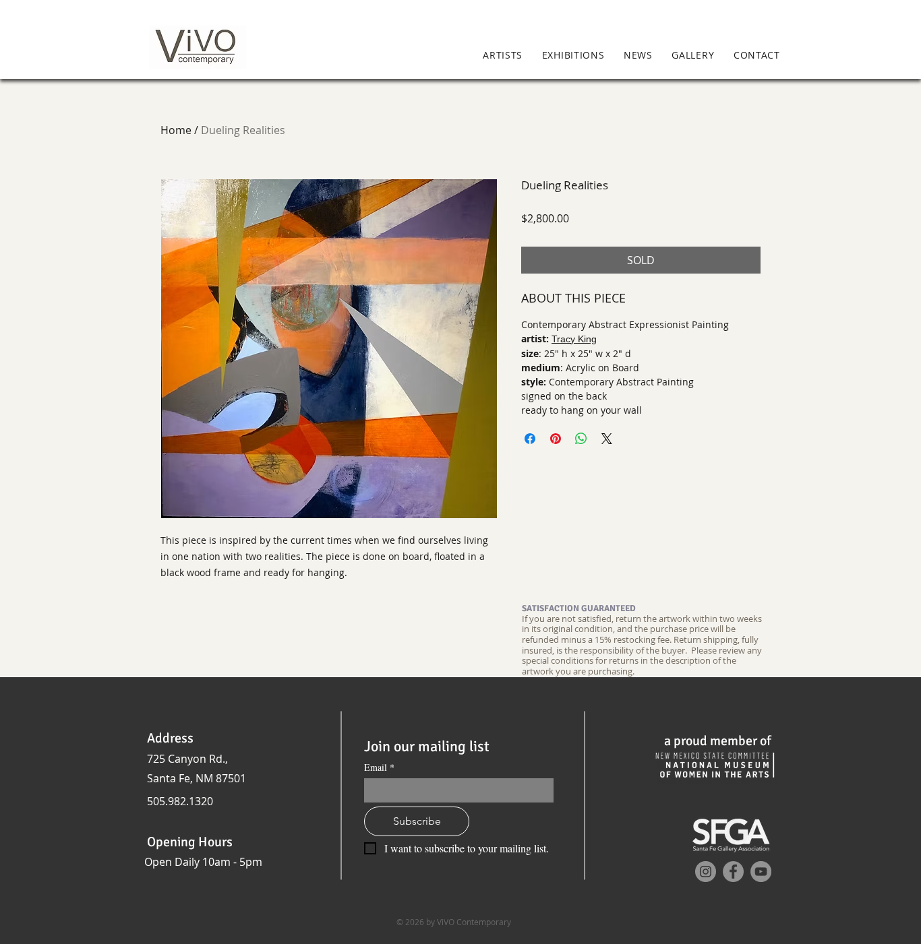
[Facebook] (733, 871)
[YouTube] (760, 871)
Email (379, 767)
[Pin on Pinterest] (555, 439)
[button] (808, 56)
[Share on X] (607, 439)
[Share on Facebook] (530, 439)
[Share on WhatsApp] (581, 439)
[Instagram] (705, 871)
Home (175, 130)
